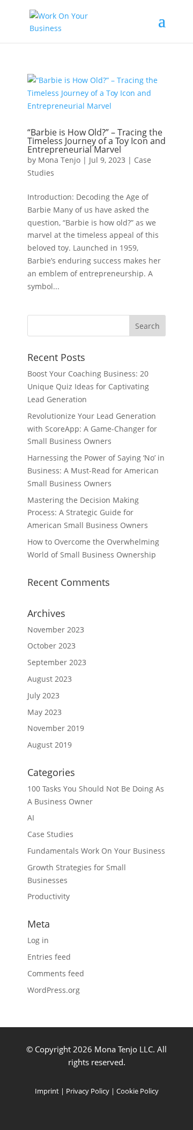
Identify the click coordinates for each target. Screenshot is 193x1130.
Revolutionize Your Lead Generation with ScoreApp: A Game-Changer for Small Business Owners (92, 429)
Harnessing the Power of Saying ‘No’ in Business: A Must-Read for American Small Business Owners (96, 470)
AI (30, 817)
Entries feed (49, 957)
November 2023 (55, 629)
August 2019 (49, 745)
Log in (38, 940)
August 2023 (49, 679)
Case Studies (50, 834)
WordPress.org (53, 990)
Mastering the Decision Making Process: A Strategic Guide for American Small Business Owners (87, 513)
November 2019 (55, 728)
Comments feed (55, 973)
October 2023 (51, 646)
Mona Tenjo (59, 160)
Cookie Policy (137, 1091)
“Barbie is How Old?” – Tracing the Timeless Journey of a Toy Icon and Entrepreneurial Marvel (96, 140)
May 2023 (44, 712)
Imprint (47, 1091)
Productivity (48, 896)
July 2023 (43, 695)
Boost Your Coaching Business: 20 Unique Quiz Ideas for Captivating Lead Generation (88, 386)
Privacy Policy (87, 1091)
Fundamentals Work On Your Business (96, 851)
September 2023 (56, 662)
